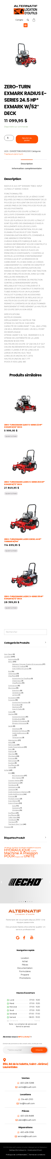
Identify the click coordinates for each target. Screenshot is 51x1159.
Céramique (12, 674)
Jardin (10, 726)
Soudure (11, 763)
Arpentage (16, 729)
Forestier (11, 700)
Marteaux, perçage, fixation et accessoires (27, 664)
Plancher (11, 754)
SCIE (22, 857)
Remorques (12, 761)
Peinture (11, 751)
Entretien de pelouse (19, 731)
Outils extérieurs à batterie (18, 792)
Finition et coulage (18, 666)
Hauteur (11, 714)
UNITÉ (29, 856)
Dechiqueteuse (14, 783)
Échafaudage (17, 719)
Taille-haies (12, 817)
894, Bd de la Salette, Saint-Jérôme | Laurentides (25, 1065)
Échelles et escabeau (19, 721)
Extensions (16, 690)
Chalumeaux (16, 681)
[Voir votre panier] (34, 20)
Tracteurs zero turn (13, 154)
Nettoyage (12, 745)
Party (10, 749)
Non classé (8, 654)
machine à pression (21, 853)
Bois (9, 671)
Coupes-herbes (14, 780)
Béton (10, 662)
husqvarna (16, 808)
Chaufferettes (17, 683)
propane (17, 857)
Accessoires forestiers (20, 702)
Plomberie (12, 756)
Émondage (16, 705)
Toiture (11, 767)
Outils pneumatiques (16, 747)
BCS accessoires (18, 775)
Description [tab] (27, 164)
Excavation (12, 698)
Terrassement (17, 737)
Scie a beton (13, 801)
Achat (6, 770)
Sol (13, 735)
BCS (9, 773)
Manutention (13, 740)
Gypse (10, 712)
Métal (10, 742)
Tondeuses (12, 820)
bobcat (9, 848)
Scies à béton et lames (20, 669)
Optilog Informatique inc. (18, 1150)
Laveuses (11, 789)
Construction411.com (35, 1150)
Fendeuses (12, 785)
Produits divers (13, 799)
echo (14, 806)
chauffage (15, 848)
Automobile (12, 659)
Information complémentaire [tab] (27, 168)
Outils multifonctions (19, 733)
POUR (9, 856)
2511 (5, 848)
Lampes (15, 695)
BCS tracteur (16, 778)
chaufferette (22, 848)
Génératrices (16, 693)
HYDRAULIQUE (17, 850)
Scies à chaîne (17, 709)
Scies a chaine (13, 803)
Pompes (11, 758)
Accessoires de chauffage (21, 678)
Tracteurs (11, 822)
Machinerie (16, 707)
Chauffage (12, 676)
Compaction (12, 686)
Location (7, 657)
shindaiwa (15, 810)
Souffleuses (12, 765)
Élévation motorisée (19, 723)
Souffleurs (12, 813)
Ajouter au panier (27, 139)
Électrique (12, 688)
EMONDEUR (30, 848)
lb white (33, 851)
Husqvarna (37, 848)
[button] (26, 25)
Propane (7, 827)
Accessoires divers (19, 717)
